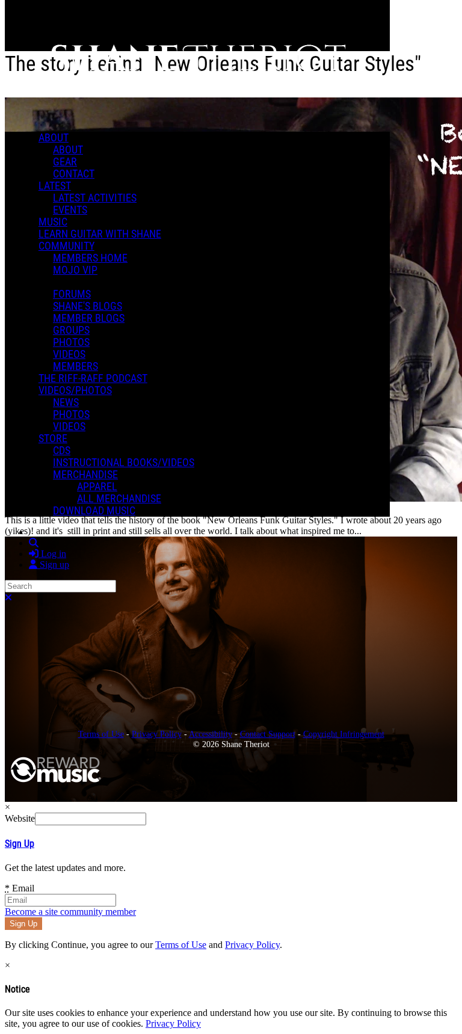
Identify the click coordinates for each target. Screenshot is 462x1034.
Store (52, 438)
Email (19, 888)
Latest (54, 186)
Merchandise (85, 475)
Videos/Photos (75, 390)
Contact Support (267, 734)
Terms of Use (101, 734)
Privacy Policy (157, 734)
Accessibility (210, 734)
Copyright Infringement (343, 734)
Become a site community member (70, 911)
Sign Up (19, 843)
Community (66, 246)
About (53, 138)
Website (20, 818)
